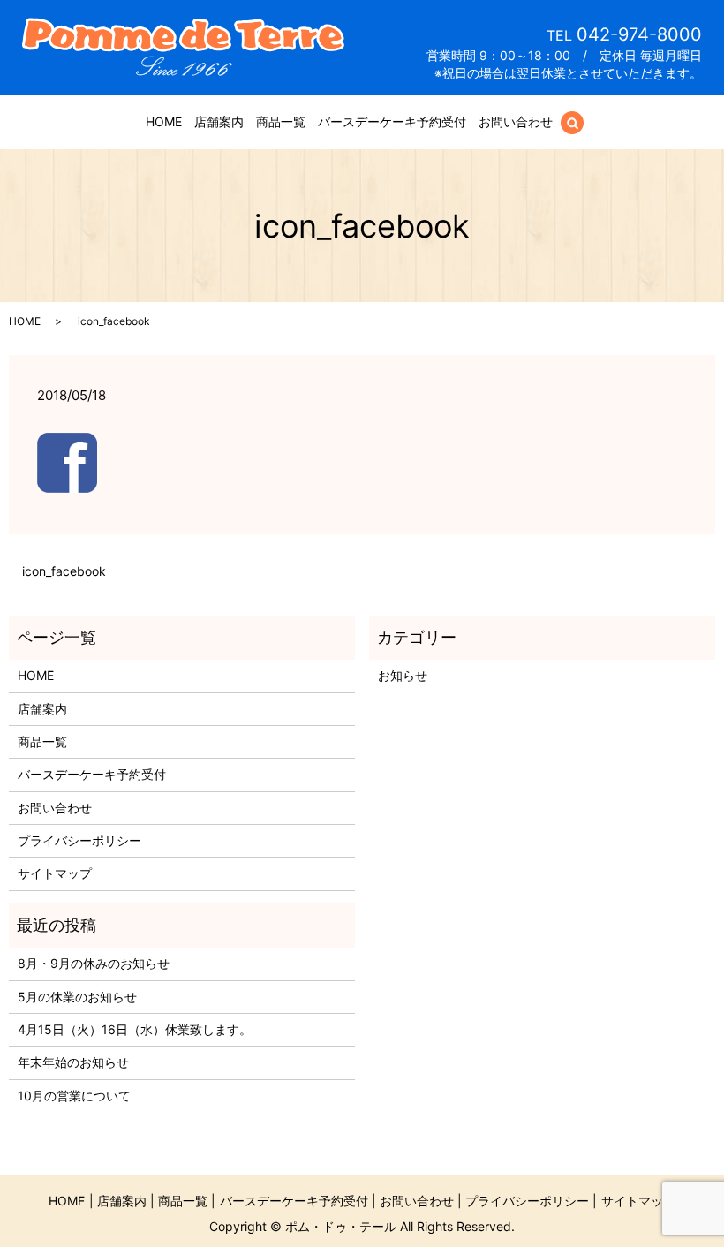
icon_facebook (64, 570)
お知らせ (402, 675)
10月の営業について (74, 1095)
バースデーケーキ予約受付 (392, 121)
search (582, 122)
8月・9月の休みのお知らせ (94, 963)
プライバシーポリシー (79, 840)
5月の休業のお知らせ (77, 996)
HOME (164, 121)
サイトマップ (55, 872)
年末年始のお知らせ (73, 1061)
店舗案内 (219, 121)
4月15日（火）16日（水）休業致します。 (135, 1029)
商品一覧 (280, 121)
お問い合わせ (516, 121)
